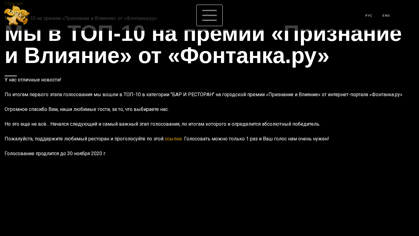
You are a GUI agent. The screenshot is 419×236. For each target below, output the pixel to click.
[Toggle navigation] (209, 15)
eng (386, 15)
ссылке (173, 139)
